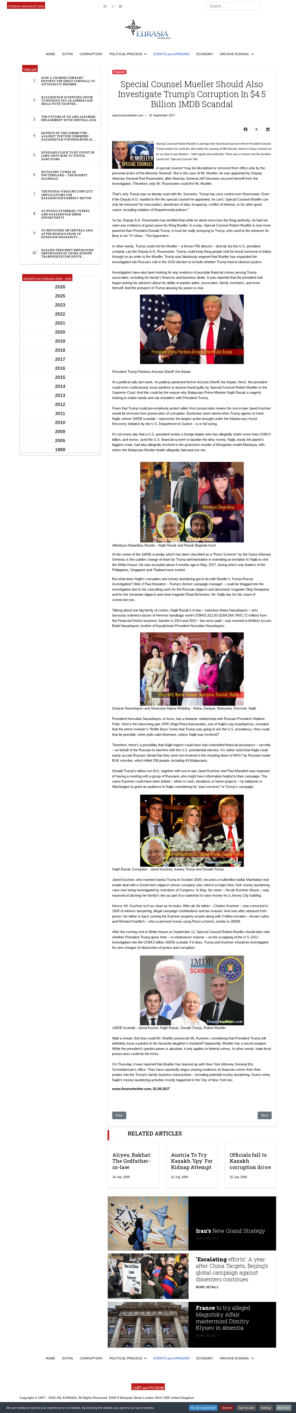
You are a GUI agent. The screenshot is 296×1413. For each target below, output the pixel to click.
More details (207, 1238)
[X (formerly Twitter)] (257, 129)
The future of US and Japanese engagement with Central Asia (68, 118)
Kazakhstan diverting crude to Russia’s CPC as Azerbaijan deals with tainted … (67, 100)
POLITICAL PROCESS (125, 54)
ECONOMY (204, 54)
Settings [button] (266, 1408)
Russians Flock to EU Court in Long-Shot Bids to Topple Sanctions (67, 155)
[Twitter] (112, 6)
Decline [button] (227, 1408)
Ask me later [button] (246, 1408)
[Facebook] (105, 6)
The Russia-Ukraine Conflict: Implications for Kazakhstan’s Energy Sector (67, 194)
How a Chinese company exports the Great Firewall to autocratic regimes (68, 81)
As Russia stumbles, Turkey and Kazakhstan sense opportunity (65, 214)
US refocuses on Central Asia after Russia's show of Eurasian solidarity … (67, 233)
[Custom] (120, 6)
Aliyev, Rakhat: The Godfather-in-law (131, 1160)
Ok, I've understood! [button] (203, 1408)
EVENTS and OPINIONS (171, 54)
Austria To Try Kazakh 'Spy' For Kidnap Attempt (192, 1160)
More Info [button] (284, 1408)
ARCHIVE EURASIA (235, 54)
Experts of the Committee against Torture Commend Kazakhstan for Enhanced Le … (68, 136)
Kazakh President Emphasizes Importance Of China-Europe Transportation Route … (67, 253)
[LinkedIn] (268, 129)
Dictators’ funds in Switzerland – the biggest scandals (64, 175)
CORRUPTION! (91, 54)
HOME (50, 54)
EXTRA (67, 54)
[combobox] (233, 6)
